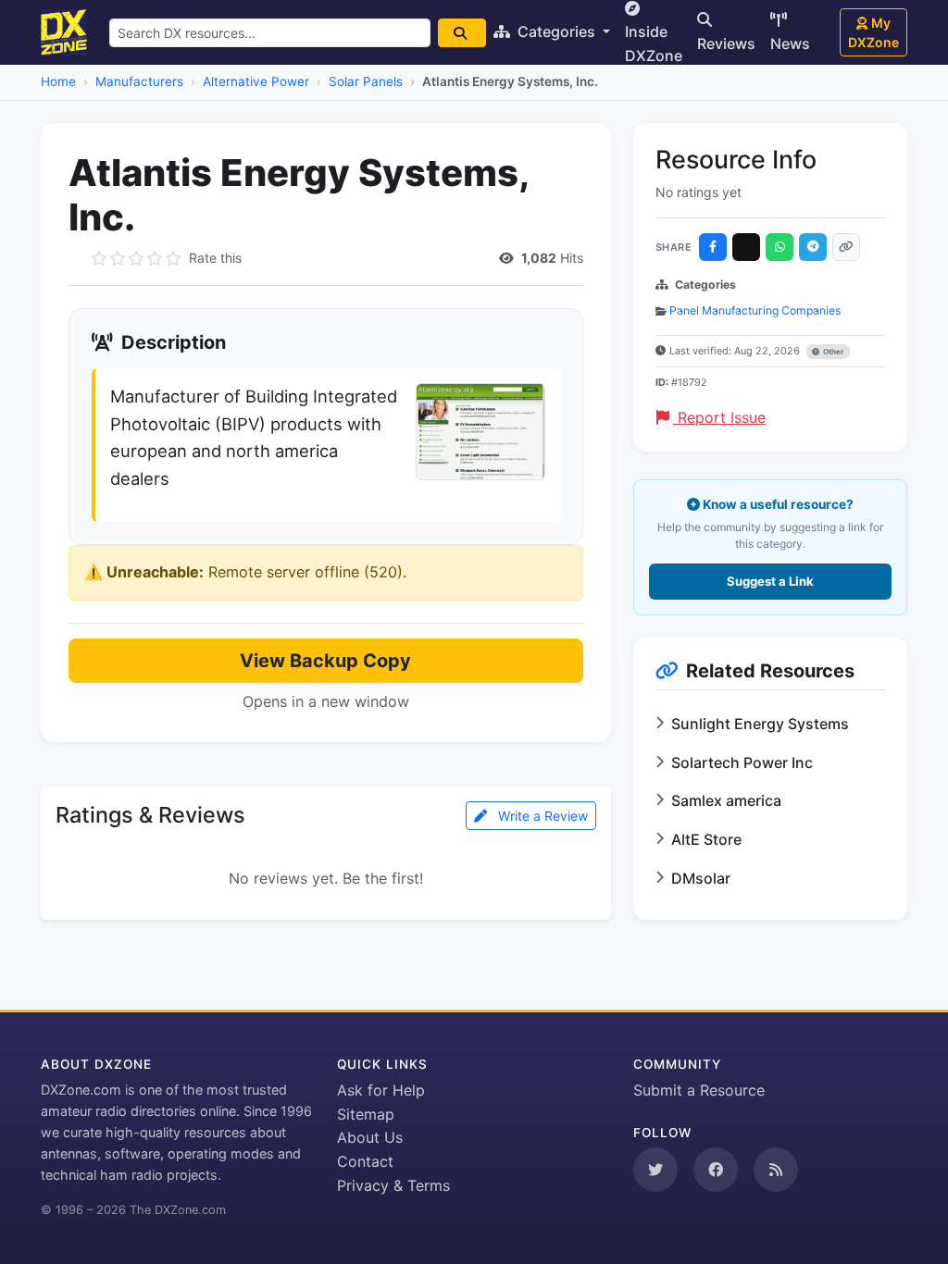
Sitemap (365, 1114)
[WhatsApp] (779, 247)
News (790, 43)
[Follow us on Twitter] (655, 1169)
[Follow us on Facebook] (715, 1169)
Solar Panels (366, 81)
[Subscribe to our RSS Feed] (776, 1169)
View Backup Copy (325, 661)
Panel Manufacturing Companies (755, 310)
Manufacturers (139, 81)
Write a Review (541, 816)
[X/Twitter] (746, 247)
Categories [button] (556, 31)
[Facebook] (713, 247)
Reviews (726, 43)
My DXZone (873, 32)
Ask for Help (381, 1090)
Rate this (215, 258)
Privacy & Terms (393, 1185)
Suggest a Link (770, 581)
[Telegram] (813, 247)
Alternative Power (256, 81)
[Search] (462, 33)
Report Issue (719, 417)
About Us (370, 1137)
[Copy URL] (846, 247)
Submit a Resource (699, 1090)
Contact (365, 1161)
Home (58, 81)
